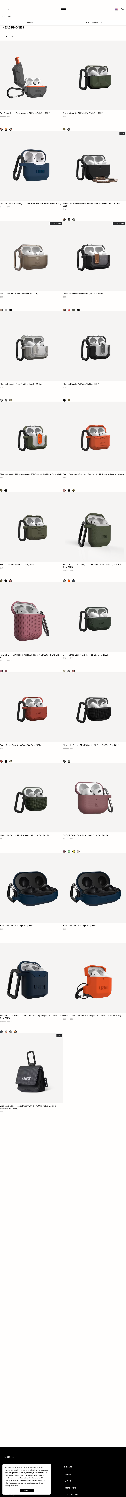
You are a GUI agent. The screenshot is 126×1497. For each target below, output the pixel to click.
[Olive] (73, 310)
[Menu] (3, 9)
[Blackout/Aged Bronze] (64, 310)
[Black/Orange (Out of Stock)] (6, 129)
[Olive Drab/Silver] (73, 219)
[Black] (10, 310)
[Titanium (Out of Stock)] (1, 400)
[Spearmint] (69, 851)
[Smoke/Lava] (69, 310)
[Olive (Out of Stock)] (64, 580)
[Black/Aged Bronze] (64, 219)
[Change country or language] (116, 9)
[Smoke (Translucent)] (6, 310)
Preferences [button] (14, 1486)
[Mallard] (73, 580)
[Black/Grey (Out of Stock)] (10, 1031)
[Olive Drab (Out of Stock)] (10, 400)
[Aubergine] (6, 671)
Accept (26, 1490)
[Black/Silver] (69, 219)
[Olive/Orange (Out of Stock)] (10, 129)
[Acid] (73, 851)
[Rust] (1, 761)
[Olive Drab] (64, 129)
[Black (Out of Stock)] (68, 129)
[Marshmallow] (78, 851)
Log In (7, 1457)
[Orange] (69, 580)
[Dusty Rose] (1, 671)
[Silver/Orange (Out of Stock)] (1, 129)
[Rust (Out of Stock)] (64, 490)
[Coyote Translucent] (1, 310)
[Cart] (122, 9)
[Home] (63, 9)
